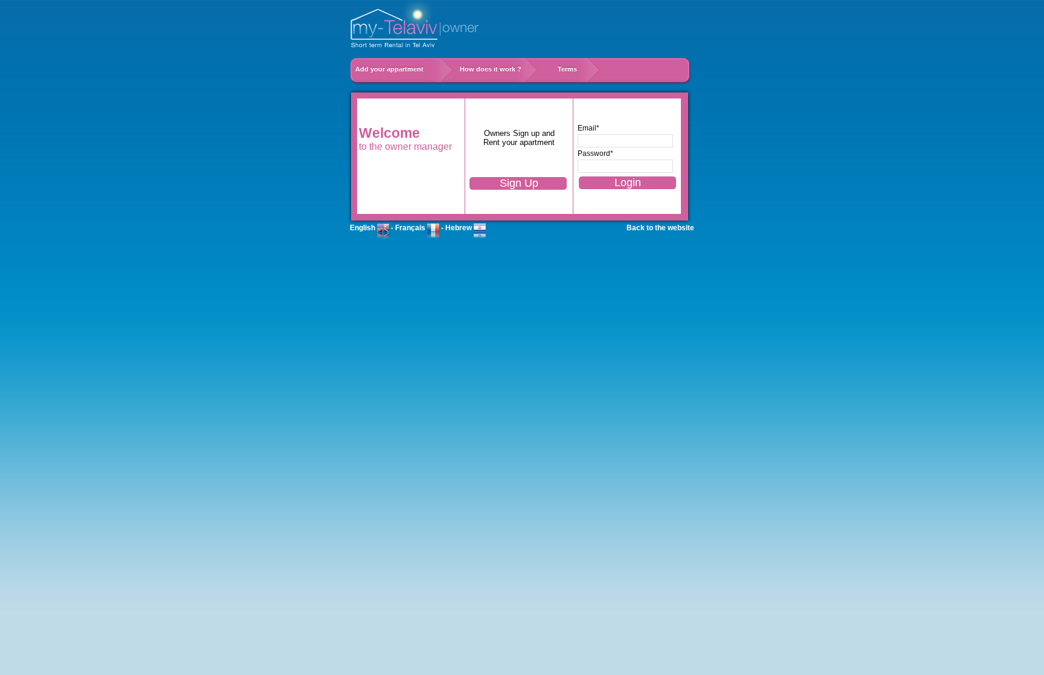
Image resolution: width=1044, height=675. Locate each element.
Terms (567, 69)
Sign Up (519, 183)
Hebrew (459, 228)
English (363, 228)
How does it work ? (497, 69)
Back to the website (660, 228)
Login (627, 182)
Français (411, 228)
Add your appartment (395, 69)
